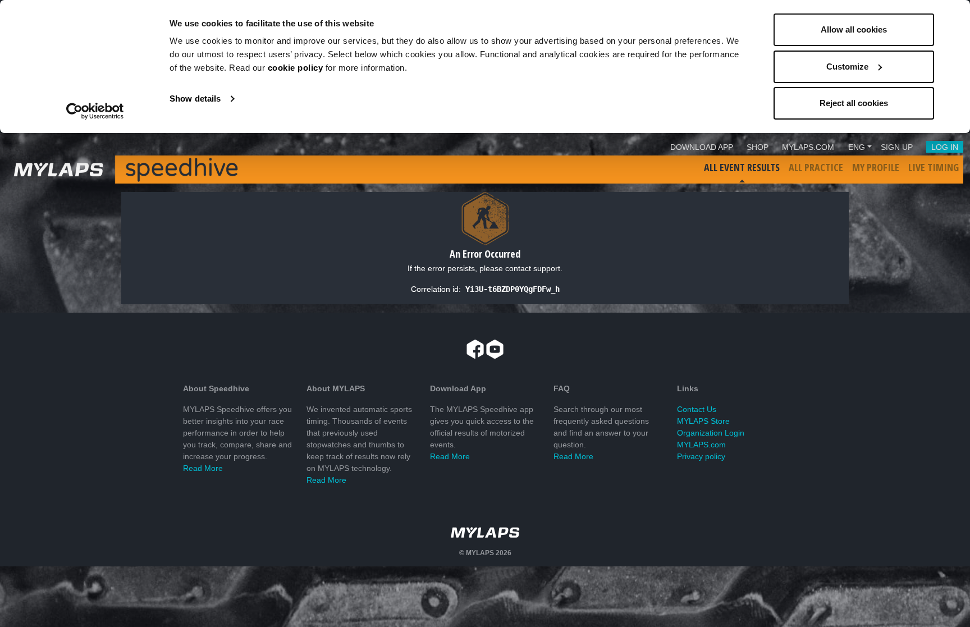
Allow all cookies (854, 29)
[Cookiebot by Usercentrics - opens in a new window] (95, 111)
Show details (195, 98)
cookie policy (295, 67)
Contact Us (696, 409)
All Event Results (742, 167)
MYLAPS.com (701, 444)
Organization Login (710, 432)
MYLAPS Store (703, 421)
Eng (856, 147)
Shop (757, 147)
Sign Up (897, 147)
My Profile (875, 167)
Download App (701, 147)
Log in (944, 147)
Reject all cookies (854, 103)
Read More (203, 468)
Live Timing (933, 167)
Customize (847, 66)
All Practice (816, 167)
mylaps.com (808, 147)
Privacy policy (701, 456)
